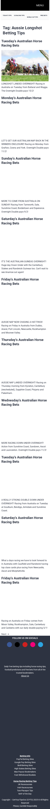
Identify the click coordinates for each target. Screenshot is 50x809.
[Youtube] (25, 644)
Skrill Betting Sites (25, 765)
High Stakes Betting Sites (25, 768)
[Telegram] (40, 644)
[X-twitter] (17, 644)
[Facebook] (9, 644)
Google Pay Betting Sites (25, 762)
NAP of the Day (25, 794)
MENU (40, 5)
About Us (25, 676)
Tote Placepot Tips (25, 790)
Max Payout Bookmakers (25, 772)
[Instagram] (32, 644)
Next (5, 634)
